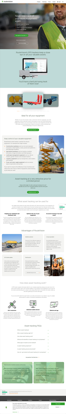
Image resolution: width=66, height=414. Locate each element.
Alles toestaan (58, 403)
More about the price (32, 129)
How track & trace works (40, 379)
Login (59, 1)
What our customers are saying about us (12, 378)
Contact (54, 1)
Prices (49, 1)
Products (38, 1)
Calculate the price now (31, 272)
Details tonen (15, 412)
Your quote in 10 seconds (21, 35)
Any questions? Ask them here (32, 357)
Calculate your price (32, 192)
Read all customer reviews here (13, 393)
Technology (44, 1)
